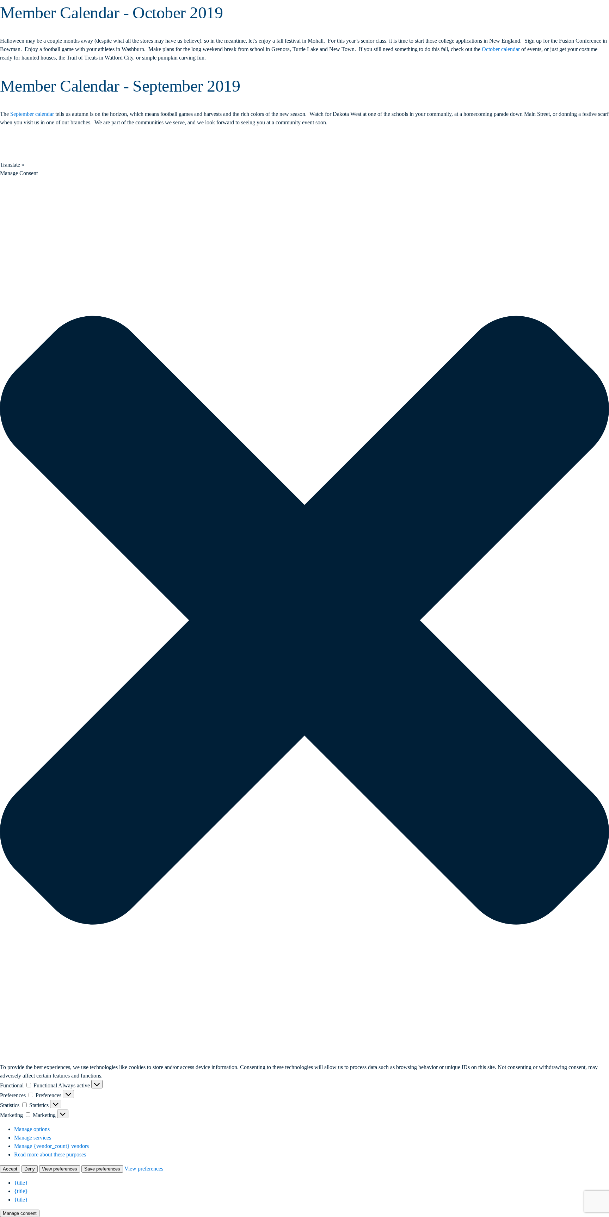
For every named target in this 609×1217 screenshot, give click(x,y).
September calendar (32, 114)
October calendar (501, 49)
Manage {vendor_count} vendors (51, 1146)
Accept (10, 1169)
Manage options (32, 1129)
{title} (21, 1183)
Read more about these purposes (50, 1154)
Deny (29, 1169)
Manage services (32, 1138)
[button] (304, 620)
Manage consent (20, 1213)
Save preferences (102, 1169)
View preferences (59, 1169)
